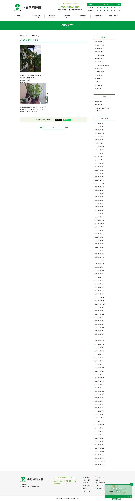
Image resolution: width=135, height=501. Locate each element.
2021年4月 (99, 244)
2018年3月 (99, 368)
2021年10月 (99, 227)
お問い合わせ (100, 477)
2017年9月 (99, 388)
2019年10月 (100, 304)
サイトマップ (100, 488)
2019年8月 (99, 311)
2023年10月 (99, 160)
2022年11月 (99, 183)
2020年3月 (99, 287)
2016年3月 (99, 448)
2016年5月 (99, 441)
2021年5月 (99, 240)
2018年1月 (99, 374)
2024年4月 (99, 153)
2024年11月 (99, 143)
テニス (99, 68)
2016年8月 (99, 431)
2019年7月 (99, 314)
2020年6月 (99, 277)
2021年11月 (99, 224)
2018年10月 (99, 344)
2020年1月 (99, 294)
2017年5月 (99, 401)
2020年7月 (99, 274)
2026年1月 (99, 130)
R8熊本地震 (98, 101)
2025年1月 (99, 140)
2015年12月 (100, 458)
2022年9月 (99, 190)
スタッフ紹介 (86, 480)
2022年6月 (99, 200)
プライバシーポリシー (102, 486)
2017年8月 (99, 391)
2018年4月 (99, 364)
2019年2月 (99, 331)
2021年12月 (99, 220)
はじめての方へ (87, 486)
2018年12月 (100, 337)
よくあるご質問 (100, 483)
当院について (86, 477)
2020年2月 (99, 291)
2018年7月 (99, 354)
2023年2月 (99, 177)
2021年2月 (99, 250)
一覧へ (54, 127)
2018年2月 (99, 371)
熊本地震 (101, 55)
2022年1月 (99, 217)
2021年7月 (99, 234)
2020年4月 (99, 284)
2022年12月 (99, 180)
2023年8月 (99, 163)
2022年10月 (99, 187)
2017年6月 (99, 398)
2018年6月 (99, 357)
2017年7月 (99, 394)
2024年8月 (99, 150)
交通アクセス (86, 491)
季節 (99, 78)
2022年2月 (99, 213)
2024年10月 (99, 146)
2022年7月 (99, 197)
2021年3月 (99, 247)
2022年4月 (99, 207)
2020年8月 (99, 270)
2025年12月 (99, 133)
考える (99, 85)
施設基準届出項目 (100, 105)
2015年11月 (100, 461)
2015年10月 (100, 465)
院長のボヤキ (100, 480)
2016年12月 (99, 418)
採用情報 (85, 488)
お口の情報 (100, 42)
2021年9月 (99, 230)
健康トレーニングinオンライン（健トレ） (103, 109)
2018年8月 (99, 351)
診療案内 (85, 483)
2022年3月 (99, 210)
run (99, 62)
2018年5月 (99, 361)
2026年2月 (99, 126)
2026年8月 (99, 123)
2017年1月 (99, 414)
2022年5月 (99, 203)
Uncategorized (103, 65)
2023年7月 (99, 167)
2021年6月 (99, 237)
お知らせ (99, 52)
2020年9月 (99, 267)
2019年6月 (99, 317)
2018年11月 (99, 341)
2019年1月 (99, 334)
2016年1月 (99, 455)
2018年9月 (99, 347)
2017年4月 (99, 404)
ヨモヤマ (101, 72)
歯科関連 (101, 45)
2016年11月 (100, 421)
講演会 (100, 48)
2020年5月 (99, 280)
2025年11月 (99, 136)
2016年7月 (99, 434)
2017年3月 (99, 408)
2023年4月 (99, 173)
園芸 (99, 75)
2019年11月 (99, 301)
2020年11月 (99, 260)
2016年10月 (99, 424)
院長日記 (99, 58)
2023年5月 (99, 170)
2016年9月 (99, 428)
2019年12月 (99, 297)
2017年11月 (99, 381)
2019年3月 (99, 327)
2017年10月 (99, 384)
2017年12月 (99, 378)
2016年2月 (99, 451)
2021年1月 (99, 254)
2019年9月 (99, 307)
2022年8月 (99, 193)
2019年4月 (99, 324)
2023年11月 (99, 157)
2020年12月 (99, 257)
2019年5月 (99, 321)
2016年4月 (99, 445)
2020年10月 (99, 264)
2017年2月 (99, 411)
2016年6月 (99, 438)
